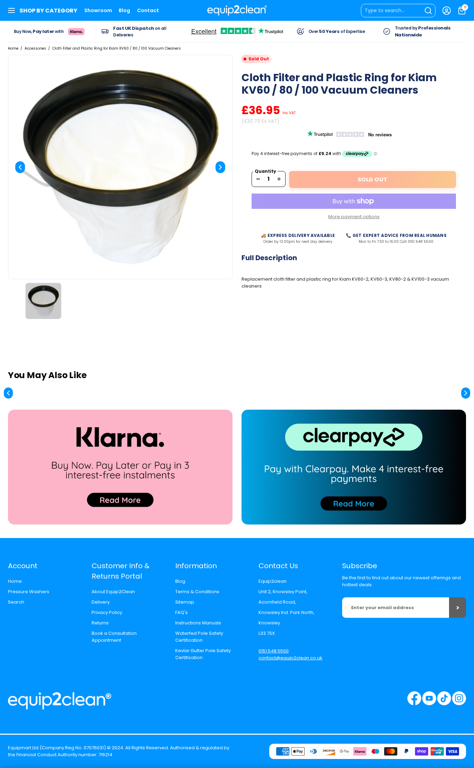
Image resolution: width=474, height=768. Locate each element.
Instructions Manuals (198, 623)
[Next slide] (220, 167)
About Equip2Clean (113, 591)
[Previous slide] (20, 167)
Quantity (265, 171)
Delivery (101, 602)
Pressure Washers (28, 591)
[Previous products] (8, 393)
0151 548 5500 (274, 651)
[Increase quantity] (279, 179)
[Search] (398, 10)
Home (13, 48)
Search (16, 602)
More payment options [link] (354, 216)
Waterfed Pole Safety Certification (199, 636)
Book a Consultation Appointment (114, 636)
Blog (124, 10)
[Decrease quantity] (258, 179)
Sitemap (184, 602)
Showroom (98, 10)
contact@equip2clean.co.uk (290, 658)
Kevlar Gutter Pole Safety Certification (203, 654)
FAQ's (181, 612)
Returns (100, 623)
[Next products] (465, 393)
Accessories (35, 48)
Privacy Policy (107, 612)
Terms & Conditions (197, 591)
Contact (148, 10)
